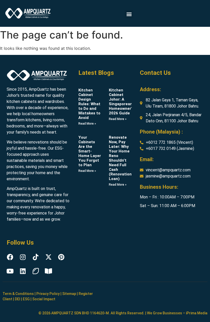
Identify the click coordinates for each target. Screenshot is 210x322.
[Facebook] (10, 257)
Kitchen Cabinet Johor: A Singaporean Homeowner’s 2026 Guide (121, 101)
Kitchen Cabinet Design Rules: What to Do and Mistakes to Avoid (89, 104)
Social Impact (43, 299)
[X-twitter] (48, 257)
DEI (17, 299)
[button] (129, 14)
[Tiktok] (35, 257)
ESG (26, 299)
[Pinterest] (61, 257)
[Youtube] (10, 271)
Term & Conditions (18, 294)
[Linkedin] (22, 271)
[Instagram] (22, 257)
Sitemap (69, 294)
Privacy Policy (48, 294)
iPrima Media (196, 313)
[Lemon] (35, 271)
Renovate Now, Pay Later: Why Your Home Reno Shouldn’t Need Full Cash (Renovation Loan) (120, 158)
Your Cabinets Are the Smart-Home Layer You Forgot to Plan (89, 151)
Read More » (87, 123)
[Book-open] (48, 271)
